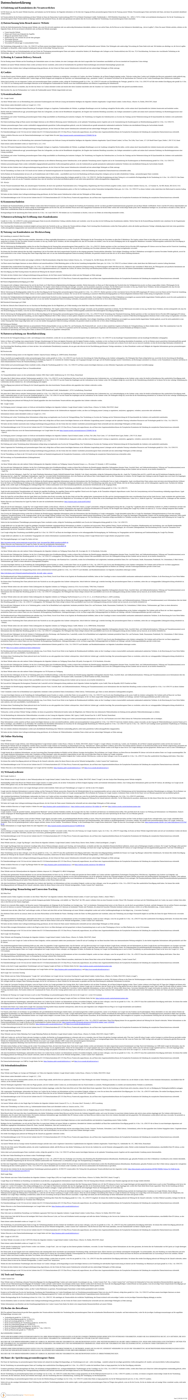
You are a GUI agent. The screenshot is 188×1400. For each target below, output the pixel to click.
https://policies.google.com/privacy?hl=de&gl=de (86, 806)
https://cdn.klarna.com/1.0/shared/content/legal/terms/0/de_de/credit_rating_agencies (27, 573)
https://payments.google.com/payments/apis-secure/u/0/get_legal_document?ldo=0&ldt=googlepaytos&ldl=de (34, 542)
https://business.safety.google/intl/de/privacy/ (67, 768)
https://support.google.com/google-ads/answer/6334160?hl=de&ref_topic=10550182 (88, 1022)
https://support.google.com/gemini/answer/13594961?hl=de (78, 135)
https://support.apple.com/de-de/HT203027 (77, 501)
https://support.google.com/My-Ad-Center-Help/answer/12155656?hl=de (23, 1008)
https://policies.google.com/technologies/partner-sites (124, 806)
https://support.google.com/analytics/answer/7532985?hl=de (66, 826)
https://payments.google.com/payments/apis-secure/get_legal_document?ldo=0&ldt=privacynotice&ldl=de (33, 546)
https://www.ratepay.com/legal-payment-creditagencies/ (23, 648)
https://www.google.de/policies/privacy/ (96, 768)
